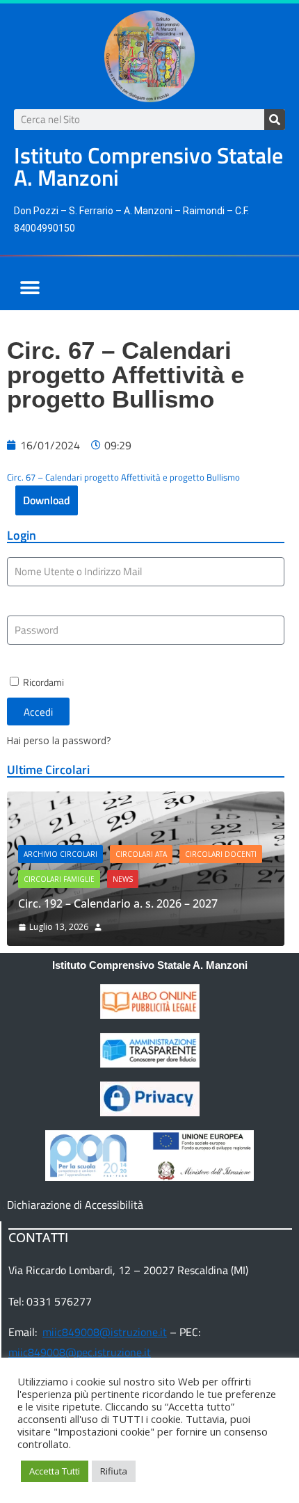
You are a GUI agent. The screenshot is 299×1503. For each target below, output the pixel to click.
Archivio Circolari (60, 854)
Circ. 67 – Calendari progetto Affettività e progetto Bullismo (123, 477)
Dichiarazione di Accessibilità (75, 1204)
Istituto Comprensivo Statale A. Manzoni (150, 965)
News (123, 879)
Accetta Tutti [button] (54, 1471)
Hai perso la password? (59, 740)
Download (46, 500)
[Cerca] (274, 119)
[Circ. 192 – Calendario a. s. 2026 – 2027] (145, 801)
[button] (29, 287)
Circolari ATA (141, 854)
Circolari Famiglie (59, 879)
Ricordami (42, 682)
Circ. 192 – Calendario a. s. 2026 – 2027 (118, 903)
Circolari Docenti (221, 854)
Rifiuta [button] (113, 1471)
